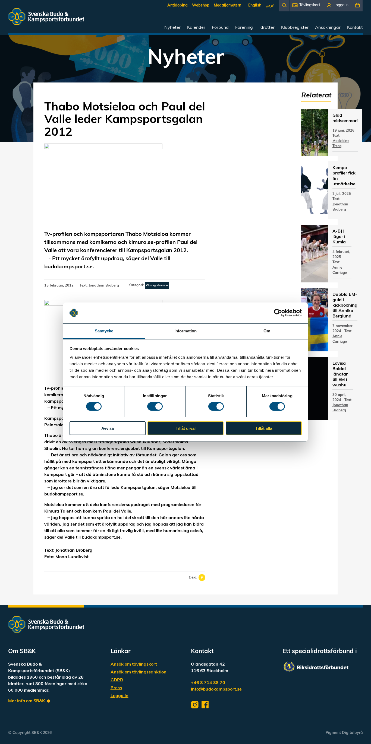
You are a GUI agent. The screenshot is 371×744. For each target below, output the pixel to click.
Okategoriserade (157, 285)
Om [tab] (266, 331)
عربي (270, 6)
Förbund (220, 28)
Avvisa (107, 428)
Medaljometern (227, 6)
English (254, 6)
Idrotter (267, 28)
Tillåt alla (263, 428)
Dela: (193, 577)
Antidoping (177, 6)
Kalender (196, 28)
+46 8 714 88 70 (208, 683)
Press (116, 688)
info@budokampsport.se (216, 689)
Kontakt (355, 28)
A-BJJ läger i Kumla (339, 236)
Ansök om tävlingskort (134, 664)
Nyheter (172, 28)
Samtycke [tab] (104, 331)
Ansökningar (328, 28)
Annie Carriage (339, 270)
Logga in (119, 696)
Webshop (200, 6)
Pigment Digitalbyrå (344, 733)
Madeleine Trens (340, 143)
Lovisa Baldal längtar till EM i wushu (340, 374)
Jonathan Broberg (104, 285)
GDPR (117, 680)
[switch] (155, 406)
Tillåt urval (186, 428)
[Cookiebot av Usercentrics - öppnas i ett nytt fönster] (278, 313)
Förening (244, 28)
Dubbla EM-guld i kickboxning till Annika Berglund (344, 305)
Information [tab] (185, 331)
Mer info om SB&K (26, 701)
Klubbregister (295, 28)
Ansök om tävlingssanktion (138, 672)
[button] (307, 5)
